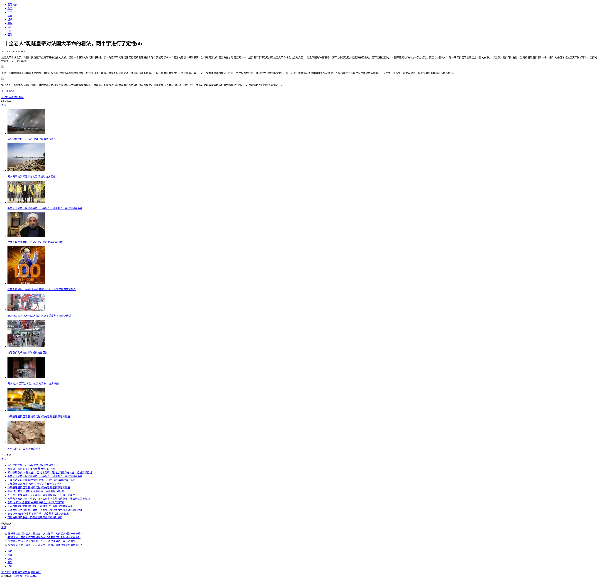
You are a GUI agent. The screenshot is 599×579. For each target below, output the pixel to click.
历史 (9, 27)
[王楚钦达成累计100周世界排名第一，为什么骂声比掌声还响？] (26, 283)
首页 (9, 551)
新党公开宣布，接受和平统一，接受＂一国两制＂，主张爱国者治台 (44, 208)
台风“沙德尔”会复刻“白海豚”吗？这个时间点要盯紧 (35, 502)
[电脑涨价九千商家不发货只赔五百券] (26, 346)
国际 (9, 34)
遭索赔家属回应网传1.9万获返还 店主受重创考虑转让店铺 (39, 315)
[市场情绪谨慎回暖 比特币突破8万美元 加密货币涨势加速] (26, 410)
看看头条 (12, 4)
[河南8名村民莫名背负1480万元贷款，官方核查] (26, 377)
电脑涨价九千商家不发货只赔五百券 (27, 352)
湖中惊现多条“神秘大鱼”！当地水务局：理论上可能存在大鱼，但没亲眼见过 (49, 472)
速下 (14, 572)
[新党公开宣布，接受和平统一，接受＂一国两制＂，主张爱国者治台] (26, 202)
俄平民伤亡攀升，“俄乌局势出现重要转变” (31, 139)
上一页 (5, 91)
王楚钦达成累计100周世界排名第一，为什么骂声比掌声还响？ (41, 289)
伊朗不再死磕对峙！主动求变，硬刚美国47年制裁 (34, 242)
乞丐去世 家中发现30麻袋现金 (24, 449)
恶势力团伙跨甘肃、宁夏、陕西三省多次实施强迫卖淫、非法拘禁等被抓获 (48, 498)
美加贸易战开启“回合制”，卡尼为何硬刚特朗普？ (34, 483)
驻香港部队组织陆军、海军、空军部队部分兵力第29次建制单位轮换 (44, 510)
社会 (9, 12)
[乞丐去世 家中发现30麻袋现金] (26, 442)
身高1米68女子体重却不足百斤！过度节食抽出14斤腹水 (38, 513)
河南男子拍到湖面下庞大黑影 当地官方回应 (31, 176)
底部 (9, 562)
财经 (9, 23)
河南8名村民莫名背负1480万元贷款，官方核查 (33, 383)
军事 (9, 16)
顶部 (9, 566)
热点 (9, 558)
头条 (9, 8)
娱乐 (9, 19)
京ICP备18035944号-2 (25, 576)
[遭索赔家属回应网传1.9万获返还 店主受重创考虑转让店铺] (26, 309)
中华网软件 (23, 572)
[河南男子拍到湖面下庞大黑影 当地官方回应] (26, 170)
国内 (9, 30)
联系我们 (36, 572)
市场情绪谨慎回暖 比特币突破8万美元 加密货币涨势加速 (38, 416)
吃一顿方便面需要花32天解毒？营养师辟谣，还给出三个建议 (41, 495)
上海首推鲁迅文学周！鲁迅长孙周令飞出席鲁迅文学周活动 (39, 506)
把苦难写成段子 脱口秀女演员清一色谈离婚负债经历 (36, 491)
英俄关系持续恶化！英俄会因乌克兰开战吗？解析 (34, 517)
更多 (3, 105)
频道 (9, 555)
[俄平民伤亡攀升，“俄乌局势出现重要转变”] (26, 133)
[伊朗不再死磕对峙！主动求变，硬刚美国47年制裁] (26, 236)
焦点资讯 (6, 572)
